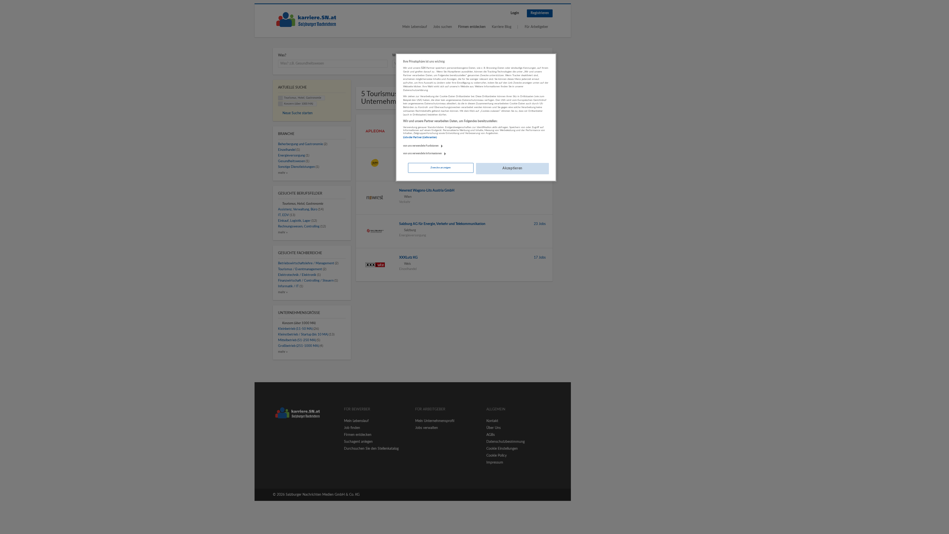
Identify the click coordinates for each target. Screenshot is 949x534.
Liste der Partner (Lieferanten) (420, 137)
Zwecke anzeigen (441, 167)
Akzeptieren (512, 168)
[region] (476, 117)
